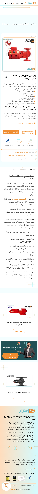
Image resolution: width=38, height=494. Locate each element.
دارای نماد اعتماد (8, 145)
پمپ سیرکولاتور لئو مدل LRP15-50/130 (19, 392)
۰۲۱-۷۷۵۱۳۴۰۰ (8, 473)
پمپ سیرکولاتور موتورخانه (21, 152)
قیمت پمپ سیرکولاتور (18, 199)
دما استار (33, 24)
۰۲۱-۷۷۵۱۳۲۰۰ (19, 473)
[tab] (32, 169)
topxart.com (12, 489)
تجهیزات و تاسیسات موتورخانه (20, 24)
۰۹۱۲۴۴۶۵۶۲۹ (20, 3)
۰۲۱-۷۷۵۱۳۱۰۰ (8, 3)
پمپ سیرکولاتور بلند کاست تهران (16, 155)
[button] (33, 10)
